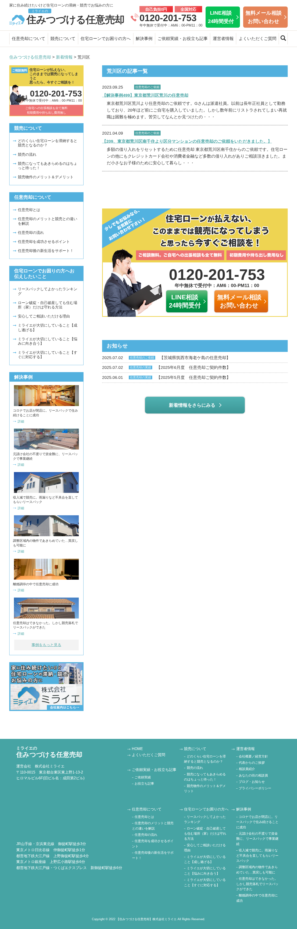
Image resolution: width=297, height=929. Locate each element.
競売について (62, 38)
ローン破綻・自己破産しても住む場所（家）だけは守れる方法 (47, 305)
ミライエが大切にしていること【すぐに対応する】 (47, 354)
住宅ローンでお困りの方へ (106, 38)
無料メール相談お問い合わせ (263, 17)
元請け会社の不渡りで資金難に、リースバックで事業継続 (257, 839)
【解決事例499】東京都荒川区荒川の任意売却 (145, 95)
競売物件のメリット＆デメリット (46, 177)
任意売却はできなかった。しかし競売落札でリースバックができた (257, 884)
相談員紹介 (247, 769)
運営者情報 (223, 38)
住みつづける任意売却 (75, 17)
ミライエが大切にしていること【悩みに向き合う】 (47, 341)
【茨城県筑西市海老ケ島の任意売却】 (166, 357)
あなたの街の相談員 (253, 775)
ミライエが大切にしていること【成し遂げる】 (47, 327)
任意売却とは (29, 210)
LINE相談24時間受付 (221, 17)
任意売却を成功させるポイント (44, 242)
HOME (137, 749)
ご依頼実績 (143, 777)
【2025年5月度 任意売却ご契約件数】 (166, 377)
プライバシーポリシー (255, 788)
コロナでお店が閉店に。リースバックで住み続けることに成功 (257, 822)
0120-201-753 (168, 18)
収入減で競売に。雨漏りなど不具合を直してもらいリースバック (257, 855)
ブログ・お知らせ (252, 782)
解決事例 (144, 38)
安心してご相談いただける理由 (44, 316)
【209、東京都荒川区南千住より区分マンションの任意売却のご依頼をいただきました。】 (187, 141)
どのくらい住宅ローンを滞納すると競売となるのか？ (47, 143)
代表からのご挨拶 (252, 762)
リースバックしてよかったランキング (47, 291)
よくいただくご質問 (257, 38)
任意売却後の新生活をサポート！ (46, 251)
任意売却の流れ (31, 233)
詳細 (21, 421)
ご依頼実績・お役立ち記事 (183, 38)
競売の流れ (27, 154)
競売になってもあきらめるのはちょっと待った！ (47, 166)
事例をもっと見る (46, 645)
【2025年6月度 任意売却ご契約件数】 (166, 367)
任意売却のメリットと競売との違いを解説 (47, 221)
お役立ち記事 (144, 783)
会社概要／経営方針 (253, 756)
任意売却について (28, 38)
